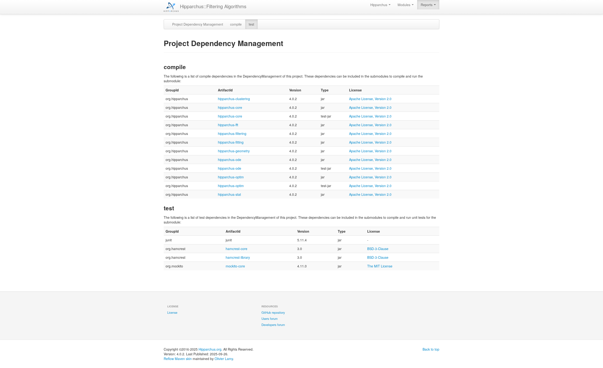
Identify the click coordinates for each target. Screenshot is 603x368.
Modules (404, 4)
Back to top (431, 349)
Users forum (269, 319)
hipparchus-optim (231, 177)
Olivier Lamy (224, 358)
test (251, 24)
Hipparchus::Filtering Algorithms (212, 6)
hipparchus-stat (229, 194)
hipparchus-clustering (234, 98)
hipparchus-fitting (231, 142)
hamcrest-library (238, 257)
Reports (427, 4)
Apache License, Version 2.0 (370, 98)
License (172, 312)
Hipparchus (379, 4)
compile (236, 24)
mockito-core (235, 266)
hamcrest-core (236, 248)
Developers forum (273, 325)
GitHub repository (273, 312)
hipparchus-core (230, 107)
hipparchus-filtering (232, 133)
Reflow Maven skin (178, 358)
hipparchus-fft (228, 124)
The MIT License (379, 266)
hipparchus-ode (229, 159)
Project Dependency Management (197, 24)
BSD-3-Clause (377, 248)
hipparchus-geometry (234, 151)
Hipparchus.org (210, 349)
